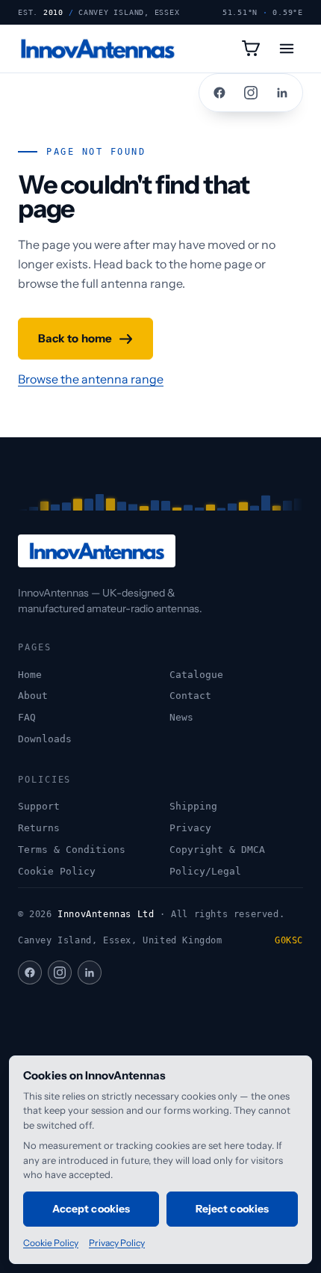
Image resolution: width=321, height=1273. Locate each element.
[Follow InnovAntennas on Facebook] (219, 92)
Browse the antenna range (90, 379)
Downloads (45, 739)
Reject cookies (232, 1208)
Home (30, 674)
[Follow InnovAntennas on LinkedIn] (282, 92)
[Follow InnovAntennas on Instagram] (251, 92)
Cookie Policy (57, 871)
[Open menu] (286, 48)
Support (39, 806)
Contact (190, 695)
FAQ (27, 717)
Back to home (75, 338)
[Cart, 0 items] (250, 48)
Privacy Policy (117, 1242)
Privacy (190, 827)
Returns (39, 827)
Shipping (193, 806)
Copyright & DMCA (217, 849)
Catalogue (196, 674)
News (181, 717)
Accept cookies (91, 1208)
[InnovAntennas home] (97, 49)
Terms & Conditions (71, 849)
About (33, 695)
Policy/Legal (205, 871)
